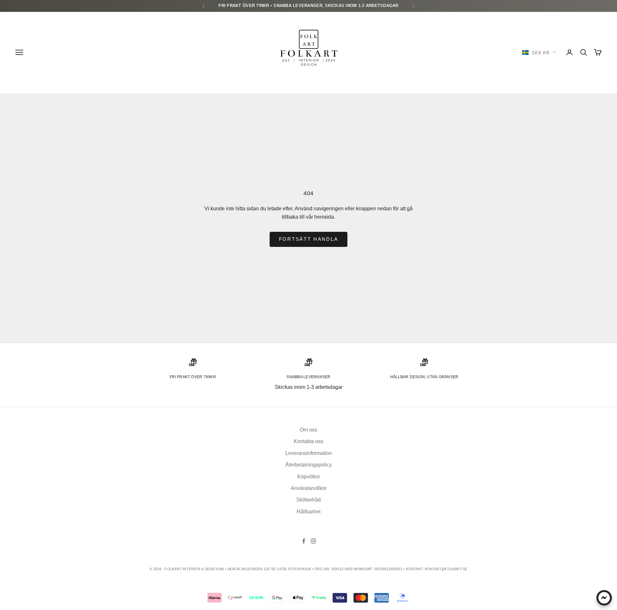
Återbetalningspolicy (308, 464)
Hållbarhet (308, 511)
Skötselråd (308, 499)
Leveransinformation (308, 453)
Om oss (308, 429)
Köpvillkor (308, 476)
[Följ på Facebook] (303, 541)
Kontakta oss (308, 441)
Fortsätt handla (308, 239)
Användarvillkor (308, 488)
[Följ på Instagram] (313, 541)
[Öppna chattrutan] (604, 598)
